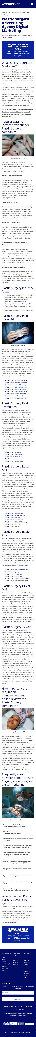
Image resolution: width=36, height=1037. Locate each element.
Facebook (15, 955)
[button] (18, 825)
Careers (4, 961)
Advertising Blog (6, 964)
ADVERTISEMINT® (11, 4)
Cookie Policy (22, 1016)
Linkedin (15, 964)
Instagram (16, 958)
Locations (4, 966)
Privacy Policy (22, 1013)
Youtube (15, 962)
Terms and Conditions (10, 1013)
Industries (5, 968)
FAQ (3, 970)
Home (3, 957)
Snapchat (15, 960)
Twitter (15, 966)
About (4, 959)
